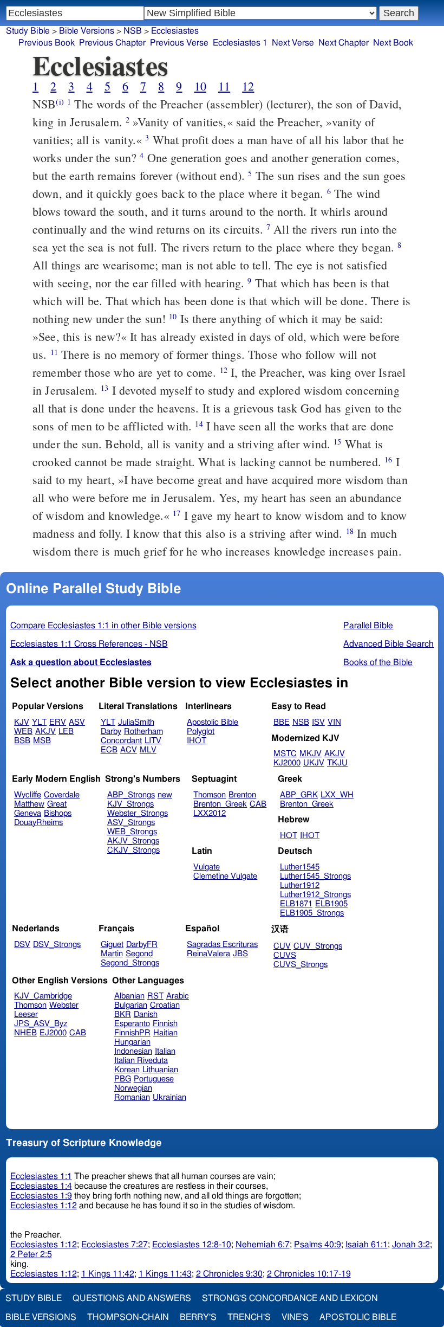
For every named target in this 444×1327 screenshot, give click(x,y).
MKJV (310, 754)
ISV (318, 722)
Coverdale (62, 795)
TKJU (337, 763)
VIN (334, 722)
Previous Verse (179, 42)
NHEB (25, 1033)
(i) (59, 101)
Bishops (57, 813)
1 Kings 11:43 (165, 1274)
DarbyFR (142, 945)
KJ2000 (287, 763)
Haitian (165, 1033)
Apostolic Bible (357, 1317)
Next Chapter (343, 42)
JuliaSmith (136, 722)
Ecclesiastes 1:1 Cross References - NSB (89, 644)
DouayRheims (38, 823)
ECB (109, 750)
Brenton (242, 795)
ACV (128, 750)
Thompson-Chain (128, 1317)
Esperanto (132, 1024)
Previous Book (46, 42)
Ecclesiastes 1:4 (41, 1186)
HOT (288, 836)
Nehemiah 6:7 (263, 1244)
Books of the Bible (378, 662)
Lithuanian (160, 1070)
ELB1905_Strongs (312, 913)
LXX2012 (209, 813)
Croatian (165, 1005)
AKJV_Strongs (133, 841)
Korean (127, 1070)
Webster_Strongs (137, 813)
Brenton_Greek (220, 804)
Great (57, 804)
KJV (21, 722)
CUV (282, 946)
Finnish (165, 1024)
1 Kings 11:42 (107, 1274)
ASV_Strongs (131, 823)
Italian (165, 1051)
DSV (22, 945)
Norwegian (133, 1088)
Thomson (209, 795)
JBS (240, 954)
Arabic (177, 996)
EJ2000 (53, 1033)
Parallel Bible (368, 625)
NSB (300, 722)
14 (199, 423)
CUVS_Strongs (300, 965)
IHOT (196, 741)
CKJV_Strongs (133, 850)
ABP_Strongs (131, 795)
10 (200, 86)
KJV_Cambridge (43, 996)
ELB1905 (331, 904)
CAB (258, 804)
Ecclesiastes (175, 31)
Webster (64, 1005)
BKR (122, 1014)
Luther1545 (299, 867)
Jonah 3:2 (411, 1244)
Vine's (295, 1317)
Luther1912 (299, 885)
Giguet (112, 945)
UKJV (313, 763)
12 (248, 86)
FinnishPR (132, 1033)
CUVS (284, 955)
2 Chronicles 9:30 (229, 1274)
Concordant (121, 741)
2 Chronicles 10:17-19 (309, 1274)
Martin (112, 954)
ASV (77, 722)
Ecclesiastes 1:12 (43, 1205)
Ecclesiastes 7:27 (114, 1244)
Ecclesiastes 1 (240, 42)
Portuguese (154, 1079)
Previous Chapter (112, 42)
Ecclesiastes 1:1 (41, 1176)
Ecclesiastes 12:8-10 (191, 1244)
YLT (39, 722)
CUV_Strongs (317, 946)
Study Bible (28, 31)
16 (388, 459)
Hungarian (132, 1042)
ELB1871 (296, 904)
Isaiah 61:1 (366, 1244)
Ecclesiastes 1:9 (41, 1195)
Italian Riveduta (141, 1061)
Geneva (27, 813)
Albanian (129, 996)
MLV (148, 750)
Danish (146, 1014)
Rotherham (143, 731)
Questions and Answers (132, 1298)
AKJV (45, 731)
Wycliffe (27, 795)
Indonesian (133, 1051)
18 (350, 531)
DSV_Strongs (57, 945)
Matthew (29, 804)
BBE (281, 722)
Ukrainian (169, 1097)
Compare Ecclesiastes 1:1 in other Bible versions (103, 625)
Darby (111, 731)
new (165, 795)
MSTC (285, 754)
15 (337, 441)
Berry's (198, 1317)
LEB (66, 731)
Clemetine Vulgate (225, 876)
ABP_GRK (299, 795)
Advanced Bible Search (388, 644)
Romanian (132, 1097)
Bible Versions (86, 31)
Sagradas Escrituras (222, 945)
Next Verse (293, 42)
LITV (153, 741)
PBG (122, 1079)
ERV (57, 722)
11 (224, 86)
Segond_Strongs (130, 963)
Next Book (393, 42)
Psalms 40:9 (317, 1244)
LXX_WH (337, 795)
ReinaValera (208, 954)
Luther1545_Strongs (315, 876)
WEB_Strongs (132, 832)
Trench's (249, 1317)
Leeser (26, 1014)
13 (104, 388)
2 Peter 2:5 (31, 1254)
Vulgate (206, 867)
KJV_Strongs (130, 804)
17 (176, 513)
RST (155, 996)
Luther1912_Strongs (315, 895)
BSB (22, 741)
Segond (139, 954)
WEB (23, 731)
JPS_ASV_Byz (40, 1024)
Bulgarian (130, 1005)
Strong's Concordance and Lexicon (290, 1298)
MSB (42, 741)
